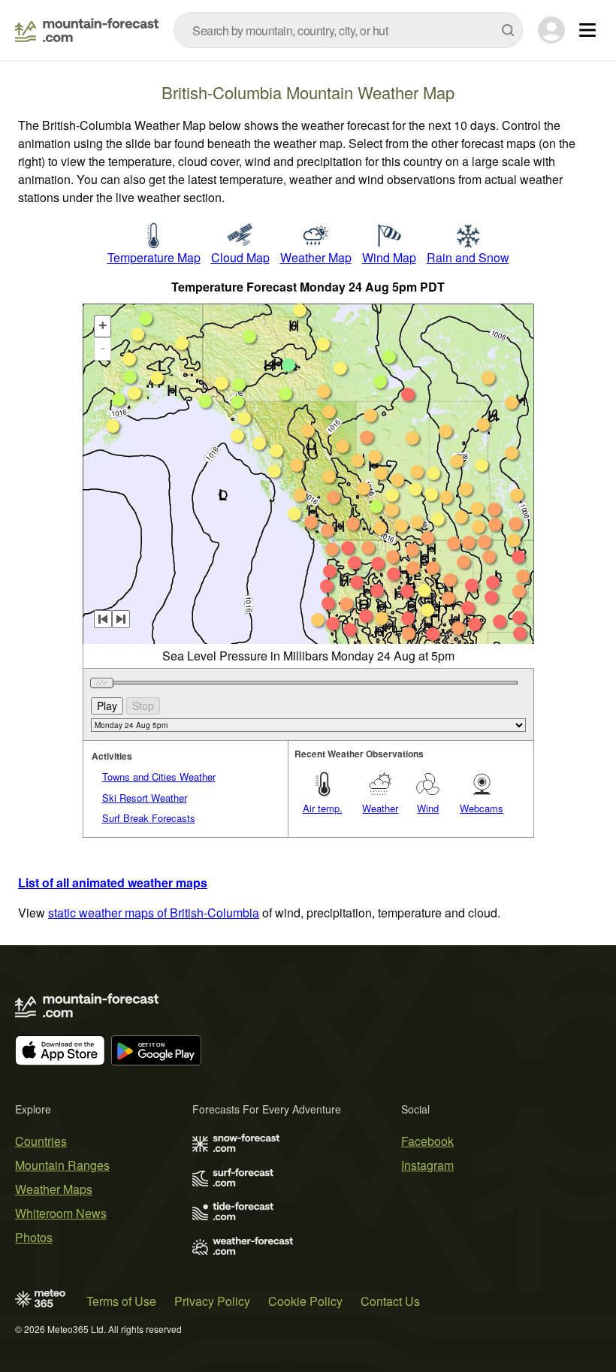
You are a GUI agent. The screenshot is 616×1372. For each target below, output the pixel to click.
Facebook (427, 1141)
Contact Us (390, 1301)
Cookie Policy (305, 1301)
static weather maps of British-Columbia (153, 912)
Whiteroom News (61, 1213)
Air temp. (323, 808)
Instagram (427, 1165)
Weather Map (316, 257)
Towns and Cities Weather (159, 776)
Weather (380, 808)
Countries (41, 1141)
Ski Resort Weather (144, 797)
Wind (428, 808)
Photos (34, 1237)
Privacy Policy (212, 1301)
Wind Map (389, 257)
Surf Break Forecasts (148, 818)
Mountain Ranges (62, 1165)
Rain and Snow (468, 257)
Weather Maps (53, 1189)
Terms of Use (121, 1301)
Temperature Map (154, 257)
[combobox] (348, 30)
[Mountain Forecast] (87, 30)
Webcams (481, 808)
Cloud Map (240, 257)
